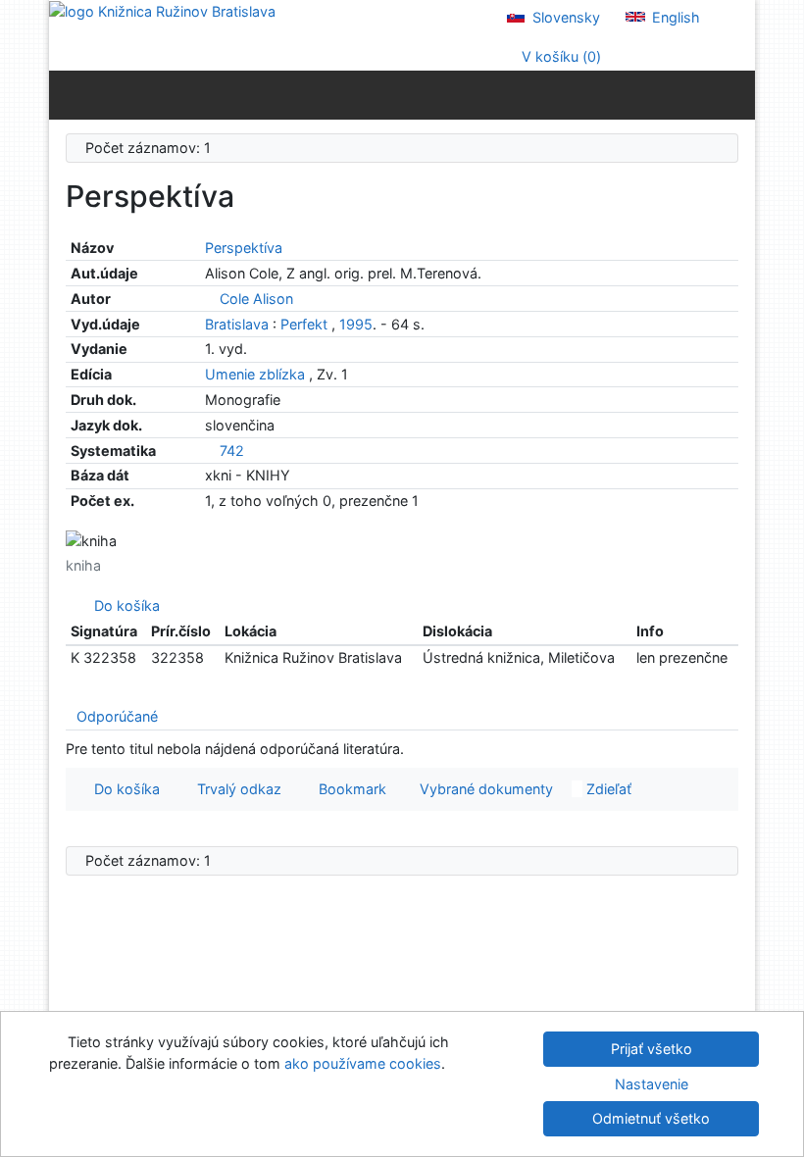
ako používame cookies (362, 1063)
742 (232, 450)
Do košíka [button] (123, 788)
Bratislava (237, 324)
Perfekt (303, 324)
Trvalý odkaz (235, 788)
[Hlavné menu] (736, 94)
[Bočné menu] (68, 94)
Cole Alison (256, 298)
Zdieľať (606, 788)
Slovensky (564, 17)
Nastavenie (651, 1084)
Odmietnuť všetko (651, 1118)
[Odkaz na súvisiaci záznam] (210, 298)
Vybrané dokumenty (484, 788)
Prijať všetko (651, 1048)
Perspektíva (243, 247)
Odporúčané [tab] (117, 716)
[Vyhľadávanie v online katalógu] (162, 10)
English (674, 17)
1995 (356, 324)
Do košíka (123, 605)
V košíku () (559, 56)
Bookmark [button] (348, 788)
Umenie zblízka (257, 374)
